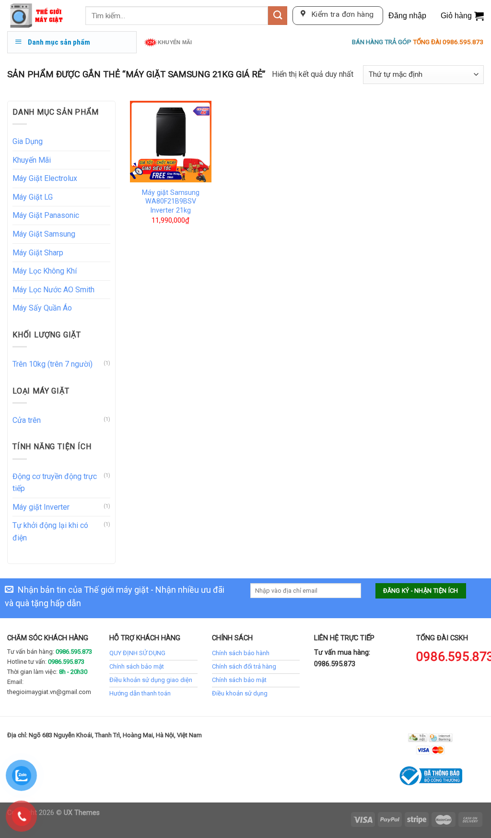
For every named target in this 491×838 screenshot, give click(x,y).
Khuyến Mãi (31, 160)
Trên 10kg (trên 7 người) (52, 364)
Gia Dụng (27, 141)
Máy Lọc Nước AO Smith (53, 289)
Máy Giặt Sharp (37, 252)
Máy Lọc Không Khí (44, 270)
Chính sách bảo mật (136, 666)
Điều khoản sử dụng (240, 693)
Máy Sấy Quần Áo (42, 307)
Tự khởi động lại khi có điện (50, 531)
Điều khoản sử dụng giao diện (150, 679)
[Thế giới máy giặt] (39, 15)
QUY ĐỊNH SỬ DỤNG (137, 653)
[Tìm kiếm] (277, 15)
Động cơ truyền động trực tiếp (54, 482)
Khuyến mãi (175, 42)
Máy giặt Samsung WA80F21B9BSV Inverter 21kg (170, 202)
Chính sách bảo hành (240, 653)
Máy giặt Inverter (41, 507)
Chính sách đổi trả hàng (244, 666)
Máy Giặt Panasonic (45, 215)
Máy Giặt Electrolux (44, 178)
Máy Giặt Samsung (43, 234)
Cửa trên (26, 420)
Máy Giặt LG (32, 197)
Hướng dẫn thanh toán (140, 693)
